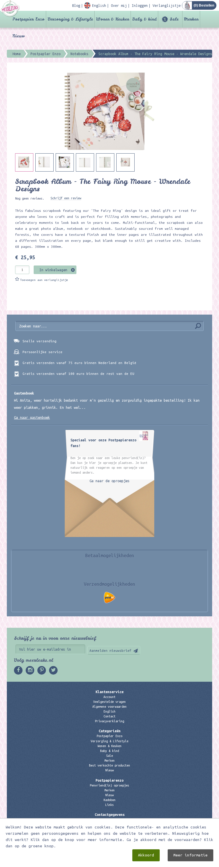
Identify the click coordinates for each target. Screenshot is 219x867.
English (109, 711)
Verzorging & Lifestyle (70, 19)
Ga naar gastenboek (32, 417)
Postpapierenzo (109, 780)
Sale (174, 19)
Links (109, 804)
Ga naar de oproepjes (109, 481)
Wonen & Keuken (112, 19)
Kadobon (109, 800)
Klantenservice (109, 692)
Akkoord (146, 855)
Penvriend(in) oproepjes (109, 785)
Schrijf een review (65, 198)
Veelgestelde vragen (109, 701)
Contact (109, 716)
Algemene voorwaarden (109, 706)
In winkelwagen (53, 270)
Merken (191, 19)
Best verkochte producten (109, 765)
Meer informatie (190, 855)
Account (109, 697)
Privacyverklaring (109, 721)
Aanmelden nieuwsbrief (110, 650)
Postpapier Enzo (28, 19)
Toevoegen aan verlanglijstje (44, 279)
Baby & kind (144, 19)
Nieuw (19, 36)
